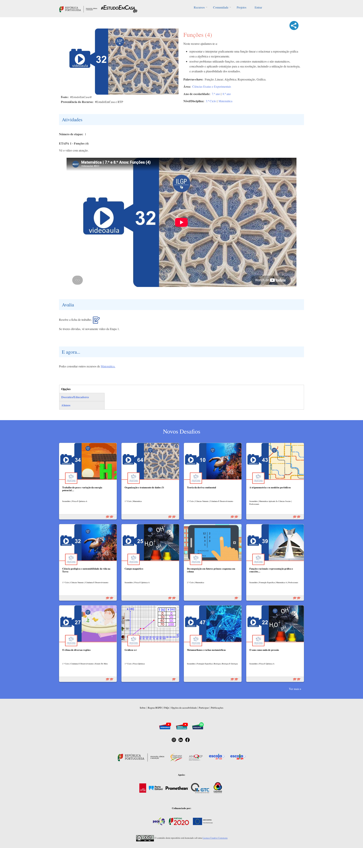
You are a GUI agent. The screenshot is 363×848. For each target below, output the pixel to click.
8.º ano (227, 94)
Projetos (241, 7)
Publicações (217, 707)
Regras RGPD (155, 707)
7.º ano (216, 94)
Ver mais (294, 689)
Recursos (199, 7)
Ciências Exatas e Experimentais (211, 86)
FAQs (166, 707)
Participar (204, 707)
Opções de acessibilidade (184, 707)
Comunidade (220, 7)
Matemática (225, 101)
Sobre (143, 707)
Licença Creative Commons (215, 837)
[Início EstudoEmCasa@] (78, 9)
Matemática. (108, 366)
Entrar (258, 7)
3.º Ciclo (211, 101)
